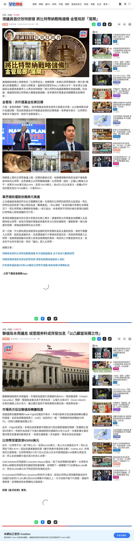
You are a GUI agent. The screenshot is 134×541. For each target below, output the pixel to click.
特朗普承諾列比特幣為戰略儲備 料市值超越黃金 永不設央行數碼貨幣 (38, 253)
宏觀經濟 (17, 329)
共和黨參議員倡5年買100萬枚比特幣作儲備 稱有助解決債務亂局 (35, 265)
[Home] (15, 4)
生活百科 (117, 95)
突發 (115, 109)
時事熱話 (117, 136)
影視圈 (116, 55)
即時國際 (117, 82)
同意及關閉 (121, 535)
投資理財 (117, 150)
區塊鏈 (16, 15)
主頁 (4, 15)
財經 (10, 15)
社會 (115, 41)
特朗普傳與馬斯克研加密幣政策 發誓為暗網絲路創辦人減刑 (33, 259)
